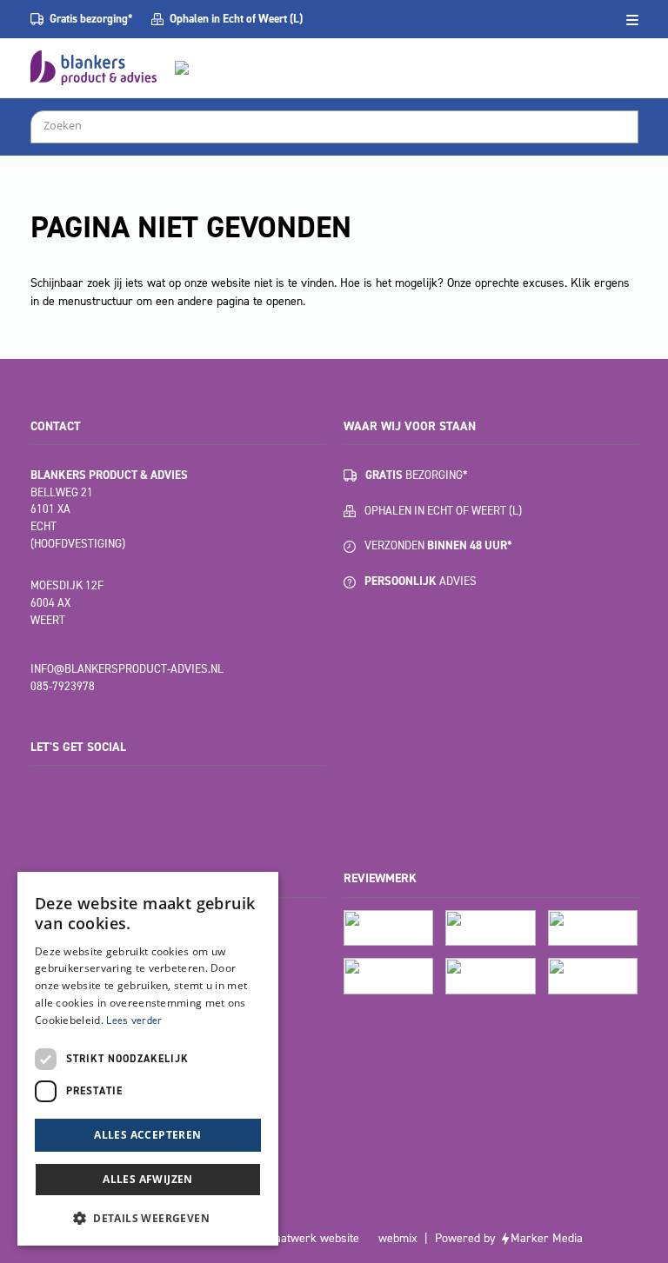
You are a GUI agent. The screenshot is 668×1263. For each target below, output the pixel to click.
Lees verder (134, 1020)
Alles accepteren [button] (147, 1134)
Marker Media (547, 1238)
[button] (148, 1217)
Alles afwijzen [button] (148, 1179)
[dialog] (147, 1059)
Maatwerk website (312, 1238)
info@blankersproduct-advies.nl (127, 668)
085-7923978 (62, 686)
